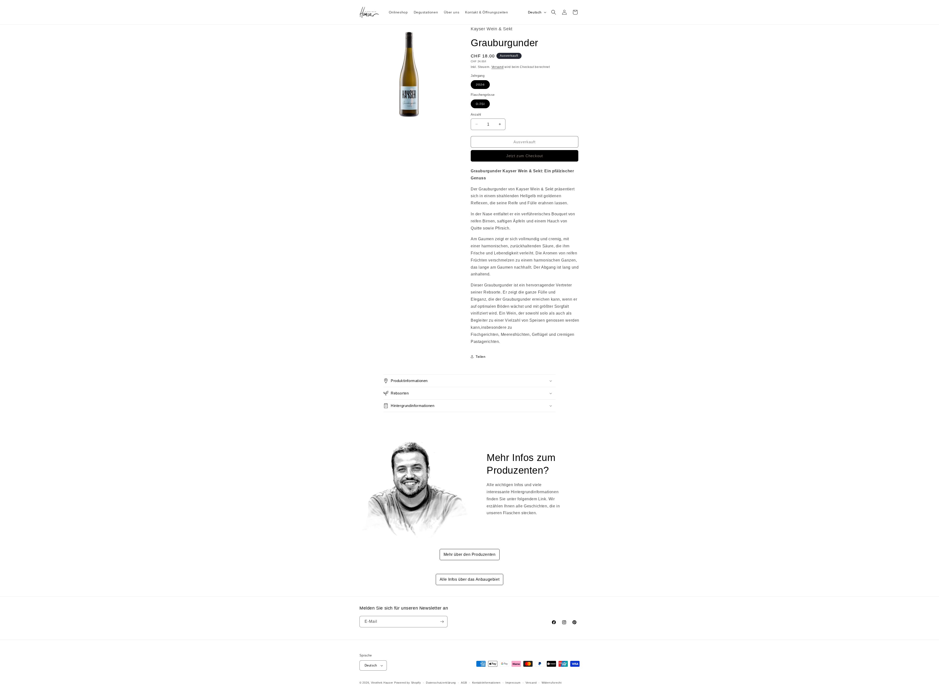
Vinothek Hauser (382, 682)
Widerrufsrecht (552, 682)
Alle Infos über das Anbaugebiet (470, 579)
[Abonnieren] (441, 621)
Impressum (512, 682)
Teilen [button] (481, 357)
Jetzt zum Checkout (524, 156)
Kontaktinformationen (486, 682)
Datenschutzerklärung (441, 682)
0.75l (483, 104)
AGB (464, 682)
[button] (553, 12)
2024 (483, 85)
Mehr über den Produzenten (470, 554)
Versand (498, 67)
